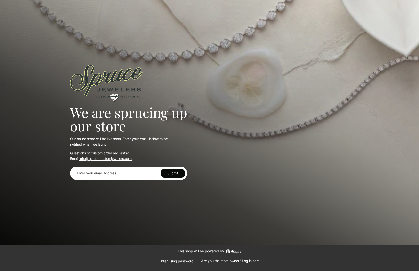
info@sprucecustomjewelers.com (105, 158)
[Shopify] (233, 251)
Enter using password (176, 261)
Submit (172, 173)
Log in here (251, 261)
